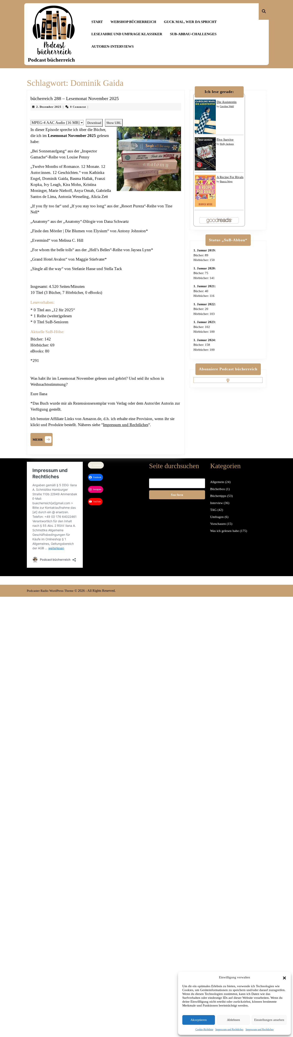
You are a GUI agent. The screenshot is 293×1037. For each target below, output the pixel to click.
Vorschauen (218, 523)
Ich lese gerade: (219, 92)
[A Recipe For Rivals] (205, 190)
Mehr (43, 439)
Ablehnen (233, 1020)
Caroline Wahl (227, 106)
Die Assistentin (227, 102)
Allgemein (217, 482)
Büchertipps (218, 496)
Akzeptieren (198, 1020)
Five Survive (225, 139)
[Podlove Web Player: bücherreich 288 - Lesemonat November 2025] (105, 116)
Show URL (113, 123)
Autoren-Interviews (112, 46)
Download (94, 123)
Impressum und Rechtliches (229, 1029)
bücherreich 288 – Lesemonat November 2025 (74, 98)
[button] (284, 977)
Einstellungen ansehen (269, 1020)
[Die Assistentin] (205, 116)
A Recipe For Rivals (230, 177)
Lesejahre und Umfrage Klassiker (126, 34)
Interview (216, 503)
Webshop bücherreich (133, 22)
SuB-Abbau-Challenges (193, 34)
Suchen (177, 494)
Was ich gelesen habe (224, 531)
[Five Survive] (205, 153)
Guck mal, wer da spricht (190, 22)
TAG (213, 510)
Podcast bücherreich (51, 60)
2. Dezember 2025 (48, 106)
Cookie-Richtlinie (204, 1029)
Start (97, 22)
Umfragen (217, 517)
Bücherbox (217, 489)
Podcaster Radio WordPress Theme (50, 590)
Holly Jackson (227, 144)
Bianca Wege (226, 181)
